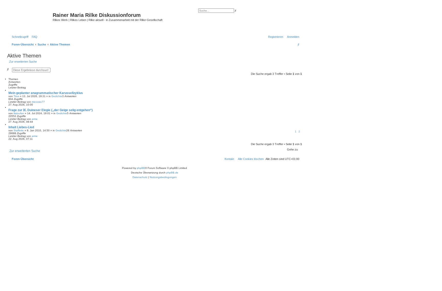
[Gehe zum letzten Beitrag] (47, 101)
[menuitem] (33, 37)
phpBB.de (172, 172)
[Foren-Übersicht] (30, 19)
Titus (16, 96)
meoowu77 (38, 101)
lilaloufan (19, 113)
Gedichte (56, 96)
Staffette (19, 130)
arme (35, 119)
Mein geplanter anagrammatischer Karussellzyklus (45, 93)
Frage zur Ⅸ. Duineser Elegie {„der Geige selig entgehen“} (50, 110)
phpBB (141, 168)
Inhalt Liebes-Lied (21, 127)
